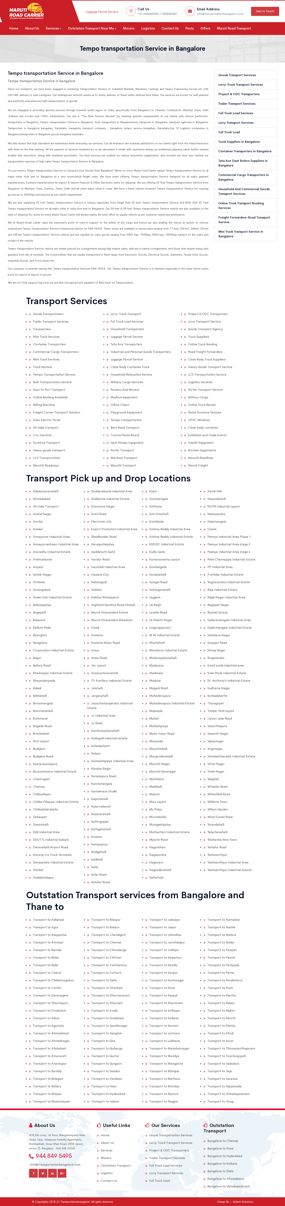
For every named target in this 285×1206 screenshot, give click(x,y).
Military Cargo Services (127, 382)
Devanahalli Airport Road (50, 847)
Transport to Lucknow (164, 1033)
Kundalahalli (157, 575)
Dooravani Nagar (103, 506)
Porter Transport (122, 450)
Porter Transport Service (205, 390)
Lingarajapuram (160, 628)
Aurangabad (41, 590)
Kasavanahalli (100, 814)
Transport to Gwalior (105, 1071)
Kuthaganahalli (159, 590)
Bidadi (37, 688)
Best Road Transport (125, 427)
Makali (154, 718)
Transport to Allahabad (49, 1048)
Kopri (153, 491)
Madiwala (156, 673)
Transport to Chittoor (106, 957)
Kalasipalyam (100, 746)
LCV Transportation (46, 458)
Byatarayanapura (45, 764)
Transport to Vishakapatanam (228, 1094)
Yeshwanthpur (217, 855)
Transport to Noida (220, 942)
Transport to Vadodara (223, 1064)
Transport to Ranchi (221, 1018)
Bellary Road (42, 665)
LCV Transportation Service (207, 374)
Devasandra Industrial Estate (53, 862)
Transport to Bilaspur (106, 920)
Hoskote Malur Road (105, 643)
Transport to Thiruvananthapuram (231, 1048)
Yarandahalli (215, 824)
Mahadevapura (160, 696)
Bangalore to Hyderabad (224, 1156)
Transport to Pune (220, 988)
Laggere (155, 597)
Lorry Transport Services (166, 1173)
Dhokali (38, 870)
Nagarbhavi (157, 847)
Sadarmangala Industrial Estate (229, 628)
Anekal (38, 529)
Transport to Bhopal (47, 1094)
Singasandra (216, 658)
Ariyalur (38, 567)
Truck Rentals (42, 367)
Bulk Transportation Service (52, 382)
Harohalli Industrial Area (108, 567)
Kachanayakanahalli (105, 731)
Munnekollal (157, 817)
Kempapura (99, 844)
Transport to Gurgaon (106, 1064)
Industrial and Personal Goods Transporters (141, 352)
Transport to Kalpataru (165, 957)
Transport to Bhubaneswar (51, 1101)
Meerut (154, 794)
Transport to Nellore (221, 935)
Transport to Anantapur (49, 1064)
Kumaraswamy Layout (164, 559)
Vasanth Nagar (217, 734)
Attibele (39, 582)
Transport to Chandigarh (108, 935)
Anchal (38, 521)
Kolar (94, 867)
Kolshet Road (100, 882)
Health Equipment (201, 443)
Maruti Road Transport (234, 28)
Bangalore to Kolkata (222, 1164)
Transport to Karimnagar (166, 980)
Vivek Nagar (215, 771)
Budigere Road (43, 756)
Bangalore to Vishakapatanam (228, 1186)
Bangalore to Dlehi (220, 1171)
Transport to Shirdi (220, 1033)
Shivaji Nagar (216, 650)
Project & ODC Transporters (208, 314)
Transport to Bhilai (46, 957)
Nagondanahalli (160, 870)
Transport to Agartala (48, 1026)
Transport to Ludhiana (164, 1041)
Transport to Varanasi (222, 1079)
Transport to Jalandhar (165, 935)
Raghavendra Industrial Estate (228, 582)
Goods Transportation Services (170, 1135)
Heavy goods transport (49, 450)
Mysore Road (158, 840)
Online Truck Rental (202, 405)
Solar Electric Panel (46, 420)
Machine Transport (124, 458)
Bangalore (40, 643)
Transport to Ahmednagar (51, 1041)
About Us (32, 28)
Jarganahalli (99, 696)
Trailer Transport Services (51, 321)
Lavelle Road (158, 612)
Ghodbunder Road (104, 537)
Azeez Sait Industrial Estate (52, 597)
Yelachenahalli (217, 832)
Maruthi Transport (123, 465)
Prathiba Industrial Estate (225, 575)
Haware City (100, 575)
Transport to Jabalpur (164, 920)
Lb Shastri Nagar (161, 620)
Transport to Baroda (47, 950)
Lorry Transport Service (204, 321)
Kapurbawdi (99, 799)
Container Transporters (49, 344)
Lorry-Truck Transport (126, 314)
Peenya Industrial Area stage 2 (228, 544)
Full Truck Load (159, 1181)
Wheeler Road (217, 787)
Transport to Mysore (163, 1094)
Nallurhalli (156, 877)
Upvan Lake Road (219, 718)
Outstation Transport (116, 1165)
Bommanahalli (43, 711)
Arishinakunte (42, 559)
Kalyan (96, 753)
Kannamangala (101, 784)
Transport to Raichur (221, 995)
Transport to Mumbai (164, 1086)
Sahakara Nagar (218, 635)
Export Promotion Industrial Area (114, 529)
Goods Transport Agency (205, 329)
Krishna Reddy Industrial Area (169, 529)
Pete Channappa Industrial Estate (231, 559)
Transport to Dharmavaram (110, 995)
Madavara (156, 665)
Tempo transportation (126, 420)
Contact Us (170, 28)
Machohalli (157, 643)
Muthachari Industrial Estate (169, 832)
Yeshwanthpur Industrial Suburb (229, 870)
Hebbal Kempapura (105, 597)
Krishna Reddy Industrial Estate (171, 537)
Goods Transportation (48, 314)
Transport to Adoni (46, 1018)
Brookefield (41, 734)
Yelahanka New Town (222, 840)
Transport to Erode (104, 1010)
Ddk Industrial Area (46, 832)
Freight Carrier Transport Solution (56, 412)
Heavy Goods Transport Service (210, 367)
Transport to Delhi (104, 980)
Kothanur (155, 506)
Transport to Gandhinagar (109, 1026)
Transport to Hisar (104, 1086)
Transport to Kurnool (163, 1026)
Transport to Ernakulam (49, 1010)
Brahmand (40, 718)
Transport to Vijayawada (224, 1086)
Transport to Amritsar (48, 942)
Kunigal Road (158, 582)
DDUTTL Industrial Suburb (51, 840)
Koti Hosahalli (158, 514)
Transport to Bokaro (105, 927)
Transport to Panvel (221, 957)
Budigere (39, 749)
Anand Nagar (42, 514)
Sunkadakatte (217, 696)
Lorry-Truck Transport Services (170, 1143)
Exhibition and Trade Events (207, 435)
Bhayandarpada (44, 681)
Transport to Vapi (219, 1071)
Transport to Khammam (166, 1003)
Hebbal (96, 590)
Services (52, 28)
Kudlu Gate (157, 552)
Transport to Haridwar (106, 1079)
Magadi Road (158, 688)
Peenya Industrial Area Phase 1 (229, 537)
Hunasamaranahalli (104, 673)
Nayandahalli (216, 499)
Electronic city (101, 521)
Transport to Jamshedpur (167, 942)
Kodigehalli (98, 852)
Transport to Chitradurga (108, 950)
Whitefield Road (218, 794)
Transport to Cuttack (106, 973)
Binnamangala (43, 703)
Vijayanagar (215, 741)
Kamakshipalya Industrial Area (112, 761)
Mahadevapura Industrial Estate (171, 703)
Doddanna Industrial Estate (110, 499)
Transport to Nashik (221, 927)
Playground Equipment (126, 412)
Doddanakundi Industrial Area (111, 491)
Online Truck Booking (202, 344)
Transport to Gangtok (106, 1033)
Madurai (155, 681)
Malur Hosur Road (161, 734)
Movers (129, 28)
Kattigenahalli (101, 829)
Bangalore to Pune (220, 1148)
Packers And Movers (125, 390)
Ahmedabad (41, 499)
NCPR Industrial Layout (223, 506)
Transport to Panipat (222, 950)
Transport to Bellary (47, 1086)
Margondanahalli (161, 756)
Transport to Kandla (163, 965)
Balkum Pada (42, 628)
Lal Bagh (155, 605)
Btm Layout (41, 741)
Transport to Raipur (221, 1003)
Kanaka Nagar (101, 769)
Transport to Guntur (105, 1056)
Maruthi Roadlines (200, 458)
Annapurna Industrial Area (51, 537)
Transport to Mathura (164, 1079)
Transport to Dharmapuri (50, 1003)
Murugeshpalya (160, 824)
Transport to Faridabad (107, 1018)
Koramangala (158, 499)
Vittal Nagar (216, 764)
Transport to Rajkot (221, 1010)
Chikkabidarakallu (45, 809)
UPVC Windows (199, 420)
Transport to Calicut (47, 973)
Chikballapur (42, 794)
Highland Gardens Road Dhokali (113, 605)
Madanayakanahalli (163, 658)
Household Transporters (127, 329)
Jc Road (96, 723)
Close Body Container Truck (130, 367)
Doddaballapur (43, 877)
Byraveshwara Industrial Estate (55, 771)
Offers (205, 28)
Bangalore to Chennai (222, 1141)
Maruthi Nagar (159, 764)
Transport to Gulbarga (107, 1048)
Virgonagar (215, 749)
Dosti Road (98, 514)
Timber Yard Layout (220, 711)
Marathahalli (158, 749)
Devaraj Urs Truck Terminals (52, 855)
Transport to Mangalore (166, 1064)
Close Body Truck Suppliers (207, 359)
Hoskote (97, 635)
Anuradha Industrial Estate (51, 552)
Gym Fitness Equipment (127, 443)
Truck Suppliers (198, 337)
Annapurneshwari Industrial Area (56, 544)
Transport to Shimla (221, 1026)
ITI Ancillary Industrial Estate (111, 681)
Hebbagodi (99, 582)
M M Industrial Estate (164, 635)
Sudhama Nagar (218, 688)
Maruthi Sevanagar (162, 771)
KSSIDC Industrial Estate (166, 544)
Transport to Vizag (220, 1101)
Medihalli (155, 787)
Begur (37, 658)
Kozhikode (156, 521)
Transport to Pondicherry (225, 980)
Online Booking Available (50, 397)
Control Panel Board (125, 435)
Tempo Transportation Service (54, 374)
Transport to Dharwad (106, 1003)
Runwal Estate (217, 612)
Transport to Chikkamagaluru (53, 980)
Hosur (95, 650)
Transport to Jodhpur (164, 950)
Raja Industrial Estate (222, 590)
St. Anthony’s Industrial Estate (228, 681)
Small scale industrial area (225, 665)
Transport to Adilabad (48, 920)
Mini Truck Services (46, 337)
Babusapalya (42, 605)
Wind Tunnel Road (219, 817)
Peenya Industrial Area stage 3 (228, 552)
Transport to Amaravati (49, 1056)
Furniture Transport (46, 443)
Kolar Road (98, 875)
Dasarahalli (40, 824)
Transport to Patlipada (223, 965)
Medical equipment (124, 397)
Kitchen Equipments (202, 450)
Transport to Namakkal (223, 920)
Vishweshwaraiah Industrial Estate (231, 756)
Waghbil (213, 779)
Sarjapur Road (217, 643)
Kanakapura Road (103, 776)
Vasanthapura (217, 726)
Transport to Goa (103, 1041)
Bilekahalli (40, 696)
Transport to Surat (220, 1041)
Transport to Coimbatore (109, 965)
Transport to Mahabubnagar (169, 1048)
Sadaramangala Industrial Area (229, 620)
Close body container (203, 427)
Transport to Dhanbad (106, 988)
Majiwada (156, 711)
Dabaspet (40, 817)
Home (13, 28)
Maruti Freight (198, 465)
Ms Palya (155, 809)
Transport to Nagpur (163, 1101)
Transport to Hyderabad (108, 1094)
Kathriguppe (100, 822)
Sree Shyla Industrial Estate (226, 673)
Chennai (39, 787)
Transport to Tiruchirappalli (226, 1056)
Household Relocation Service (131, 374)
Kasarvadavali (101, 806)
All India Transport (46, 427)
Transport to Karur (162, 988)
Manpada (156, 741)
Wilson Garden (217, 809)
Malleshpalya (158, 726)
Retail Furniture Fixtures (204, 412)
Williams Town (217, 802)
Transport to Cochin (47, 988)
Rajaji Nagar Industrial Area (226, 597)
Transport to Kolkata (164, 1018)
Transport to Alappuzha (49, 935)
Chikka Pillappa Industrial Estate (56, 802)
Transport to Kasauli (163, 995)
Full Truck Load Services (127, 321)
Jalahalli (97, 688)
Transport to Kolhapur (164, 1010)
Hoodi (95, 628)
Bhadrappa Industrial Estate (53, 673)
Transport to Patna (220, 973)
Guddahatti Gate (103, 552)
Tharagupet (215, 703)
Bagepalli (39, 612)
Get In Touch (265, 11)
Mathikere (156, 779)
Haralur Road (100, 559)
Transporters (42, 329)
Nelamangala (216, 521)
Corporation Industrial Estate (53, 650)
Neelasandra (216, 514)
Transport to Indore (105, 1101)
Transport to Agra (45, 927)
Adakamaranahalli (45, 491)
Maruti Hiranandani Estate (109, 612)
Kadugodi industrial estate (109, 738)
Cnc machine (42, 435)
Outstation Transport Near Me (91, 28)
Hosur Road (99, 658)
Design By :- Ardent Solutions (235, 1201)
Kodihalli (97, 859)
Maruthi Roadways (46, 465)
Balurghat (40, 635)
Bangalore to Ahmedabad (225, 1179)
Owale (212, 529)
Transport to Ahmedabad (51, 1033)
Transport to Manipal (164, 1071)
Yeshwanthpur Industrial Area (228, 862)
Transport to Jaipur (162, 927)
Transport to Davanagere (50, 995)
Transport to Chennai (106, 942)
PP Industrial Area (220, 567)
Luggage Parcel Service (102, 12)
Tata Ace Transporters (126, 344)
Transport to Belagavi (48, 1079)
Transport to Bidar (46, 965)
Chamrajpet (41, 779)
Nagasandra (157, 855)
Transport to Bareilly (47, 1071)
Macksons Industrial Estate (168, 650)
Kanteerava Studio (104, 791)
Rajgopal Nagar (218, 605)
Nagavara (156, 862)
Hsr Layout (98, 665)
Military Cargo (198, 397)
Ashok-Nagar (42, 575)
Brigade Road (42, 726)
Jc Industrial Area (103, 716)
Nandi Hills (214, 491)
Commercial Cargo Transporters (56, 352)
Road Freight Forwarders (205, 352)
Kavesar (96, 837)
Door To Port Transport (49, 390)
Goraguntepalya (102, 544)
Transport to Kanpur (163, 973)
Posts (189, 28)
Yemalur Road (216, 847)
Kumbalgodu (158, 567)
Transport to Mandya (164, 1056)
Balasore (39, 620)
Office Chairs (120, 405)
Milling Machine (44, 405)
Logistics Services (200, 382)
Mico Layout (157, 802)
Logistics (148, 28)
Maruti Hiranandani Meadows (111, 620)
